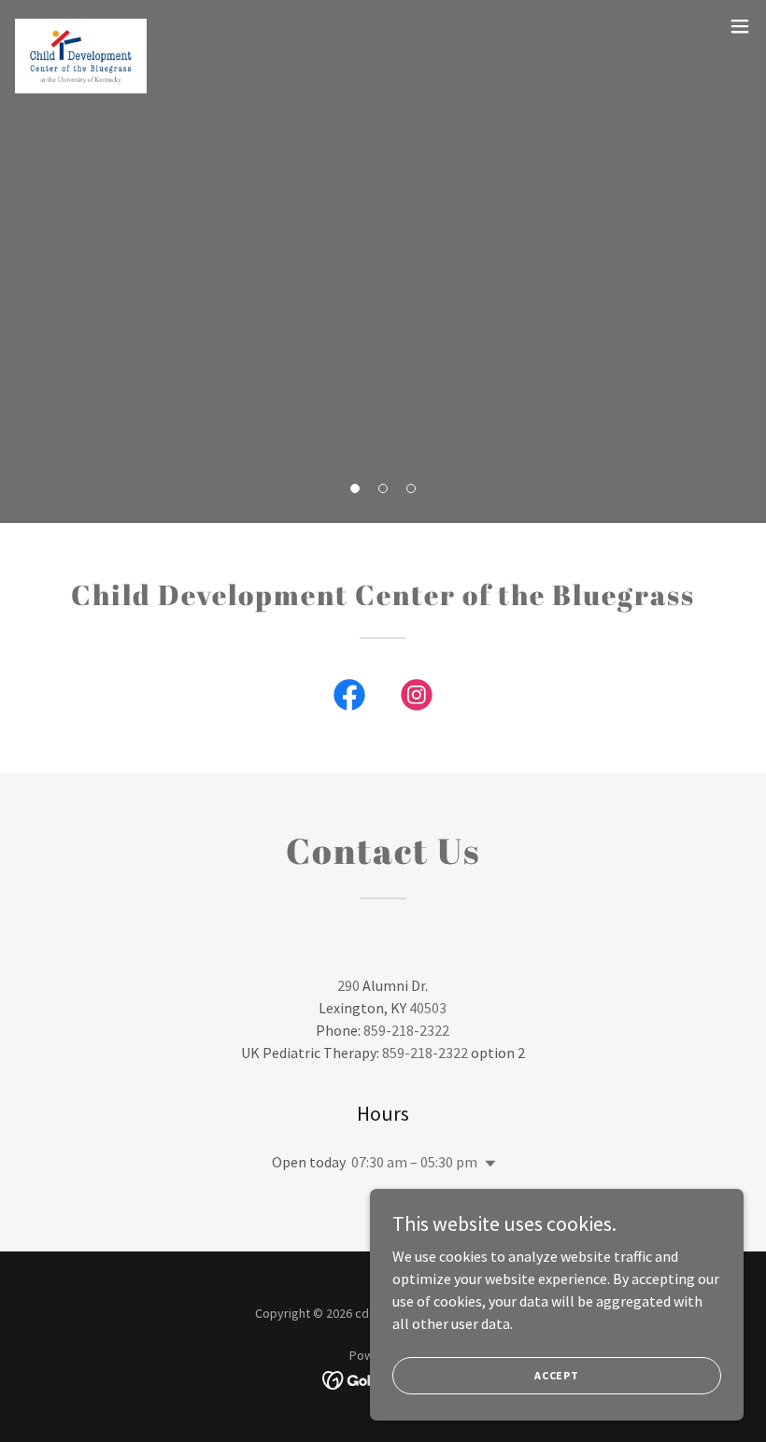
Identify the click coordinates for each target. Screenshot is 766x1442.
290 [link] (348, 985)
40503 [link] (428, 1007)
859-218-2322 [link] (406, 1030)
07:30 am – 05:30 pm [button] (414, 1161)
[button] (355, 488)
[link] (81, 26)
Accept (556, 1375)
